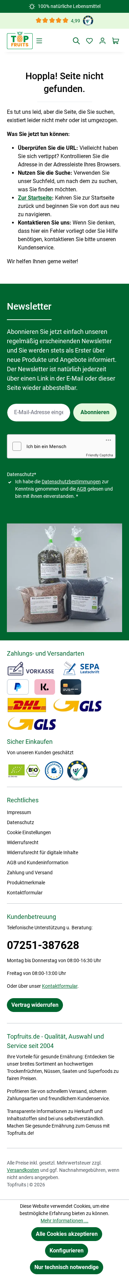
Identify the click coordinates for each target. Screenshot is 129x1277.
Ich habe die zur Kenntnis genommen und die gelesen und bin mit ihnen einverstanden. (64, 489)
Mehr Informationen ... (64, 1220)
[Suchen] (76, 40)
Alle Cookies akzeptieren (67, 1234)
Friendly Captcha (99, 455)
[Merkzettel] (89, 40)
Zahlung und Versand (30, 872)
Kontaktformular (25, 892)
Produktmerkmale (26, 882)
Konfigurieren (67, 1250)
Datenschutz (20, 822)
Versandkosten (23, 1170)
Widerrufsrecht (23, 842)
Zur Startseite (35, 197)
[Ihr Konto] (102, 40)
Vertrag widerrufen (34, 1005)
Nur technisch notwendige (66, 1267)
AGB (81, 489)
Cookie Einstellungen (29, 832)
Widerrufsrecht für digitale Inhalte (42, 852)
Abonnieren (94, 412)
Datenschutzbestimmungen (71, 481)
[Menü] (39, 40)
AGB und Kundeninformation (37, 862)
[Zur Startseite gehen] (20, 40)
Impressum (19, 812)
